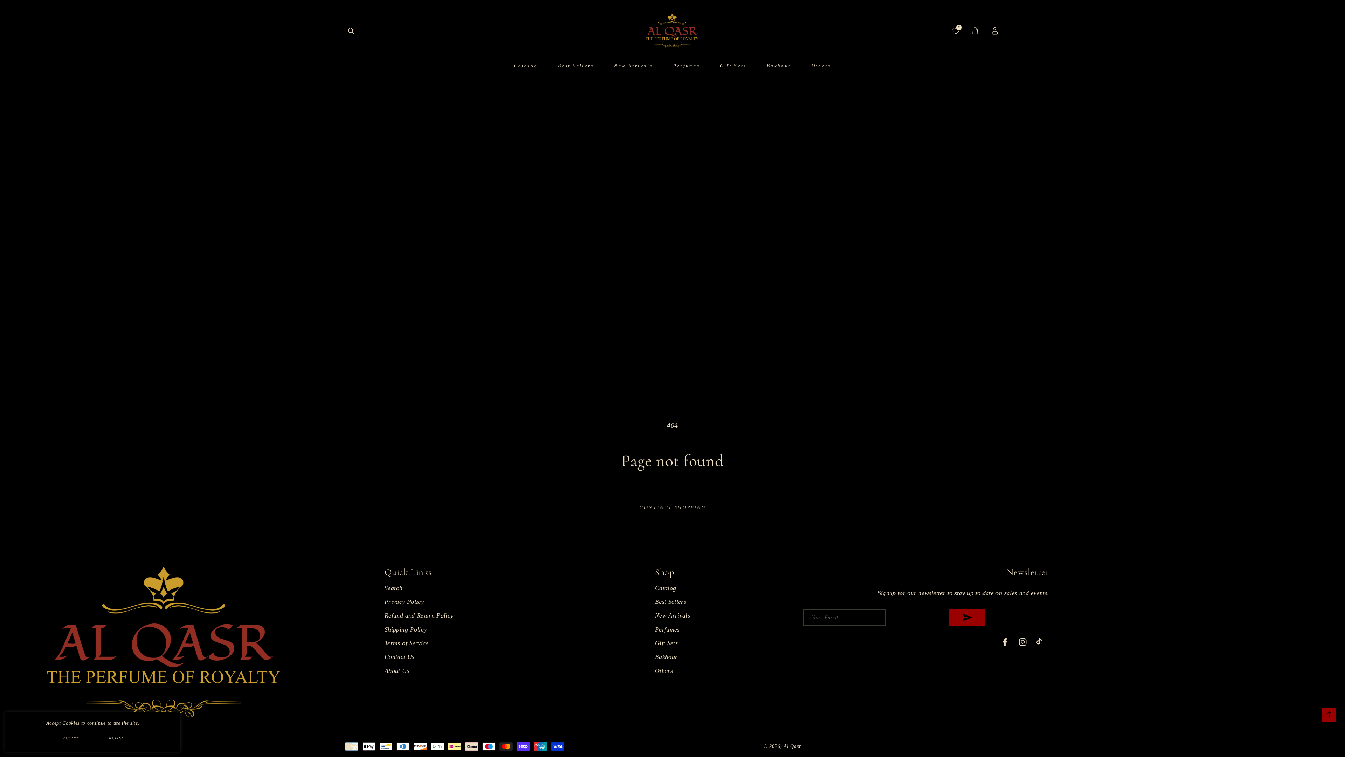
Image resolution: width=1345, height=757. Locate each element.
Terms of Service (407, 643)
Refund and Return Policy (419, 615)
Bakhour (666, 656)
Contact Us (400, 656)
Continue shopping (672, 507)
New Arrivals (672, 615)
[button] (351, 31)
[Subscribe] (967, 617)
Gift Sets (666, 643)
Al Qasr (792, 746)
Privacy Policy (404, 601)
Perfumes (667, 629)
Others (664, 670)
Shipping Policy (406, 629)
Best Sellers (670, 601)
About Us (397, 670)
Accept (70, 738)
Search (393, 588)
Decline (115, 738)
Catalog (665, 588)
